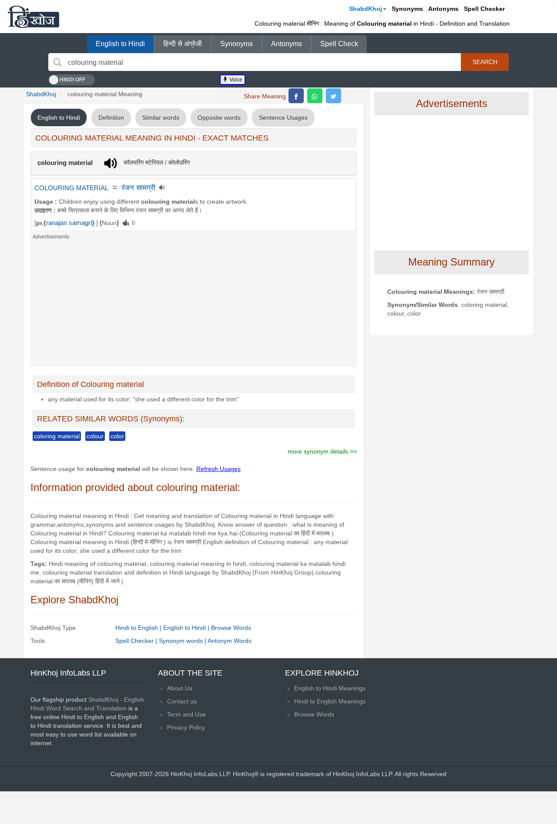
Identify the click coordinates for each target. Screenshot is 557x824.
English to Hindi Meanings (330, 688)
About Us (179, 688)
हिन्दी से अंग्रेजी (182, 44)
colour (95, 436)
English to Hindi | (187, 627)
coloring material (57, 436)
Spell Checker (484, 8)
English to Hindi (120, 44)
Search (485, 61)
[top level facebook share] (296, 95)
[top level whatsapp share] (314, 95)
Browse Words (231, 627)
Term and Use (186, 714)
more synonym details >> (322, 451)
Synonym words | (183, 640)
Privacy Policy (186, 727)
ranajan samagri (69, 223)
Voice (235, 80)
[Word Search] (57, 62)
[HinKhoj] (33, 16)
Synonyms (407, 8)
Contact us (182, 701)
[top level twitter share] (333, 95)
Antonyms (443, 8)
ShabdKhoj (365, 8)
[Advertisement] (193, 306)
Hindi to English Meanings (330, 701)
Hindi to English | (139, 627)
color (117, 436)
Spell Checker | (137, 640)
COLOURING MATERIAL (71, 188)
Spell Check (339, 44)
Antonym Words (230, 640)
